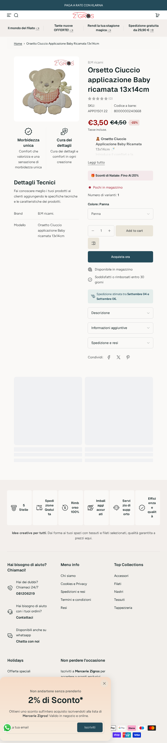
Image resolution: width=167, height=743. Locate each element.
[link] (109, 357)
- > (37, 28)
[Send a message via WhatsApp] (7, 728)
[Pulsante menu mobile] (9, 15)
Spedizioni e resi (73, 591)
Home (18, 43)
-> (152, 30)
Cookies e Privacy (74, 584)
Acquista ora (120, 257)
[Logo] (83, 15)
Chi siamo (68, 576)
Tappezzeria (123, 608)
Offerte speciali (18, 671)
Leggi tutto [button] (96, 162)
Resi (64, 608)
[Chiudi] (104, 683)
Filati (117, 584)
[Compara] (93, 243)
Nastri (118, 591)
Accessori (121, 576)
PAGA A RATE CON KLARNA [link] (83, 5)
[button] (16, 15)
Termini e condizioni (76, 600)
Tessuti (119, 600)
